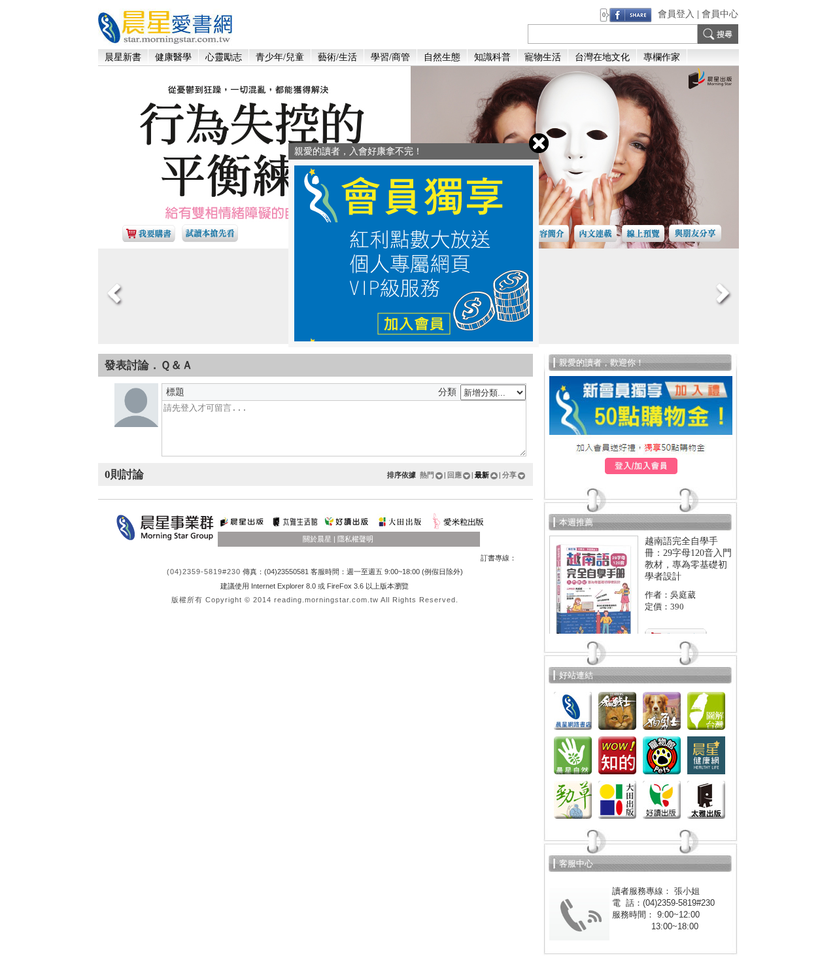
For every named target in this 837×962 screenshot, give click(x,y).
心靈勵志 (223, 57)
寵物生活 (542, 57)
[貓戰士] (617, 730)
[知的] (617, 775)
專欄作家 (661, 57)
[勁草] (573, 819)
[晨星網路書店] (573, 730)
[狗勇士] (662, 730)
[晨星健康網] (706, 775)
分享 (509, 475)
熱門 (427, 475)
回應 (454, 475)
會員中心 (720, 14)
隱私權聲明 (355, 539)
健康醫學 (173, 57)
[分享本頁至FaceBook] (630, 14)
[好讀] (662, 819)
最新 (482, 475)
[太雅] (706, 819)
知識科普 (492, 57)
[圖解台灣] (706, 730)
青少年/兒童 (280, 57)
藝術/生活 (337, 57)
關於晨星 (317, 539)
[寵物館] (662, 775)
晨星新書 (123, 57)
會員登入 (676, 14)
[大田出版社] (617, 819)
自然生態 (442, 57)
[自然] (573, 775)
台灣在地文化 (602, 57)
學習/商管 (390, 57)
